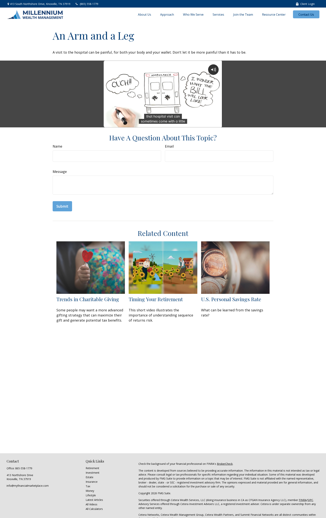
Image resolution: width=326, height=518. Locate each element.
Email (169, 146)
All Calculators (94, 509)
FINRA (303, 500)
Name (57, 146)
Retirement (92, 468)
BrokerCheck (225, 464)
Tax (88, 486)
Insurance (92, 481)
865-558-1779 (23, 468)
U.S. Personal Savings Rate (231, 299)
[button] (144, 14)
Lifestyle (91, 495)
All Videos (91, 504)
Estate (89, 477)
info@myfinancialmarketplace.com (28, 485)
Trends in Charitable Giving (87, 299)
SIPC (310, 500)
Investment (92, 472)
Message (60, 171)
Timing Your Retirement (156, 299)
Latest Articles (94, 500)
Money (90, 491)
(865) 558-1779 (89, 4)
